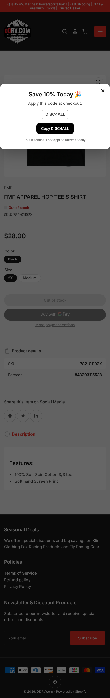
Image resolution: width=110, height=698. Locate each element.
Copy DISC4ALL (55, 128)
